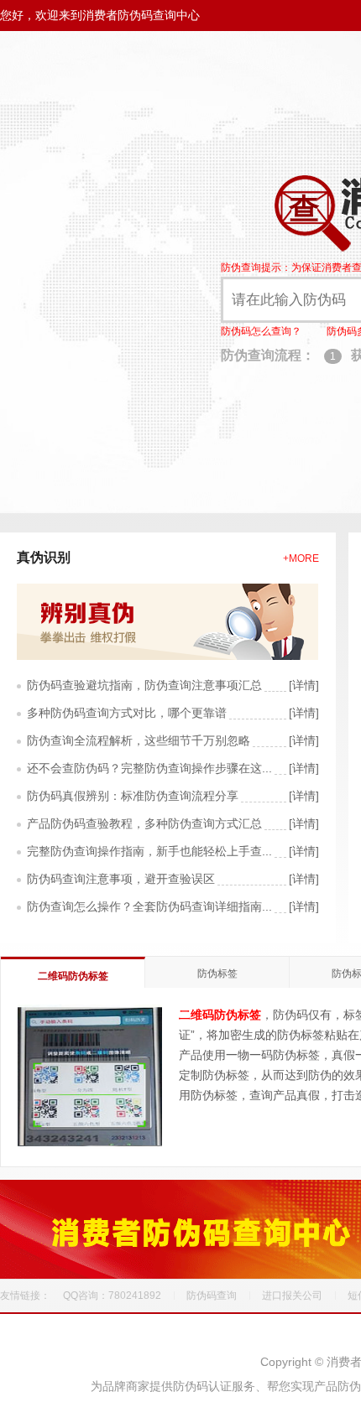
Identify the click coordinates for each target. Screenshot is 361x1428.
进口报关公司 (292, 1295)
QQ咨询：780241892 (112, 1295)
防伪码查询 (211, 1295)
